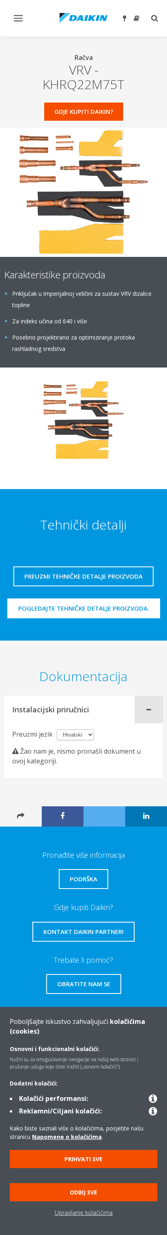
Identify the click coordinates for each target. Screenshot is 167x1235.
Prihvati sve (83, 1159)
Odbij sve (83, 1192)
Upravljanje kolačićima (84, 1212)
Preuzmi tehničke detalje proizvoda (83, 576)
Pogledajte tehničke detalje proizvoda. (83, 608)
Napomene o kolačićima (67, 1137)
